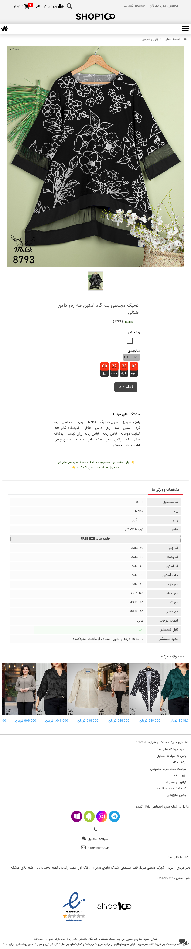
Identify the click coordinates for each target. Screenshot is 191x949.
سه (117, 428)
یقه (56, 422)
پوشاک (58, 434)
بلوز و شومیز (150, 39)
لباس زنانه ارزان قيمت (83, 434)
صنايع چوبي (62, 440)
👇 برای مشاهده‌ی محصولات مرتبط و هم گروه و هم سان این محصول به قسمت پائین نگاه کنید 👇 (96, 465)
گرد (138, 428)
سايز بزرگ (133, 440)
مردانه (80, 440)
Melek (92, 422)
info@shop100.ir (98, 848)
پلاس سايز (113, 440)
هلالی (87, 428)
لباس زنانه (110, 434)
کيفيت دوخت (130, 434)
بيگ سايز (95, 440)
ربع (108, 428)
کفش (116, 445)
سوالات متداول (98, 839)
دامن (98, 428)
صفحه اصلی (172, 39)
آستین (127, 428)
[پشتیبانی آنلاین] (183, 942)
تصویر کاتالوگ (109, 422)
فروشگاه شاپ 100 (66, 428)
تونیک (80, 422)
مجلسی (67, 422)
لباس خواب (132, 445)
